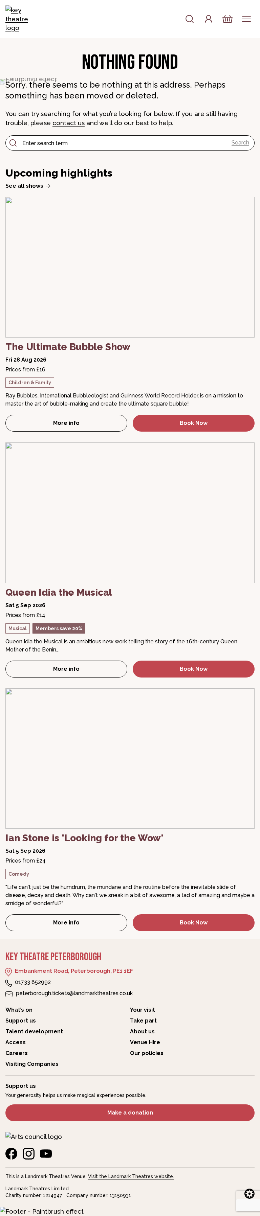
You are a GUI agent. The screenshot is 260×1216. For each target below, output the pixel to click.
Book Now (194, 423)
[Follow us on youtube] (46, 1154)
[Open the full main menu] (246, 19)
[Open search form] (189, 19)
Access (15, 1042)
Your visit (142, 1010)
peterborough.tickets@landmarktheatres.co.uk (74, 993)
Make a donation (130, 1112)
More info (90, 425)
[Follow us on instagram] (29, 1154)
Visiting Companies (32, 1064)
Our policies (147, 1053)
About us (142, 1031)
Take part (143, 1020)
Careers (16, 1053)
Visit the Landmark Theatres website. (131, 1176)
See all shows (24, 186)
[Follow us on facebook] (11, 1154)
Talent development (34, 1031)
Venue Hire (145, 1042)
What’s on (18, 1010)
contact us (68, 123)
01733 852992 (33, 982)
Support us (20, 1020)
